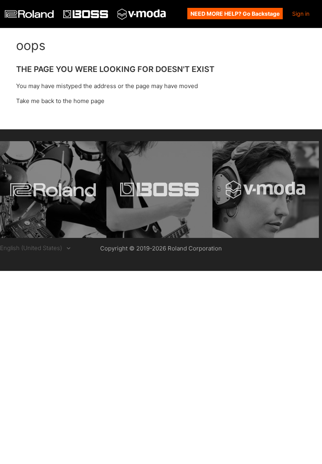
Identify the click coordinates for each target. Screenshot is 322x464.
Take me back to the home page (60, 101)
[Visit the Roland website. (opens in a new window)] (53, 189)
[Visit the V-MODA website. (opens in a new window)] (265, 189)
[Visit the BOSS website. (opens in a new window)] (159, 189)
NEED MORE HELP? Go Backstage (235, 13)
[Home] (30, 16)
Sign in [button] (300, 13)
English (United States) (32, 248)
